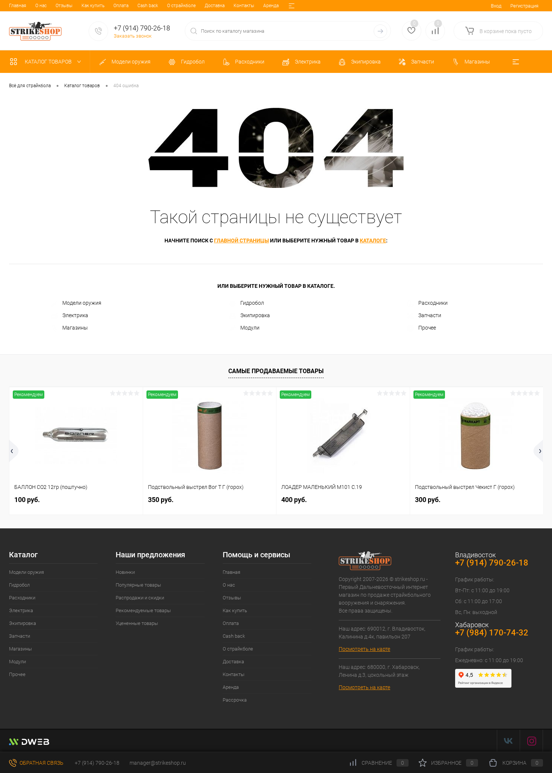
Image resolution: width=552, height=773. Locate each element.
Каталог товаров (49, 62)
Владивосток (475, 555)
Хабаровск (472, 625)
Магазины (75, 328)
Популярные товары (138, 585)
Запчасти (429, 315)
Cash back (147, 5)
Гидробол (252, 303)
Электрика (75, 315)
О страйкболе (181, 5)
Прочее (427, 328)
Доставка (215, 5)
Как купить (92, 5)
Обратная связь (40, 763)
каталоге (373, 240)
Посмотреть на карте (364, 649)
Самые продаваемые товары (276, 371)
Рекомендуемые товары (143, 610)
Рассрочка (235, 700)
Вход (496, 6)
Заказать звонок (133, 36)
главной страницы (241, 240)
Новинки (125, 572)
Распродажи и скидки (140, 598)
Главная (17, 5)
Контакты (244, 5)
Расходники (433, 303)
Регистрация (524, 6)
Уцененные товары (137, 623)
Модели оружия (81, 303)
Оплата (120, 5)
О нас (41, 5)
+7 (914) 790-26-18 (96, 763)
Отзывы (64, 5)
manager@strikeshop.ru (158, 763)
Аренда (271, 5)
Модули (249, 328)
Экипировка (255, 315)
